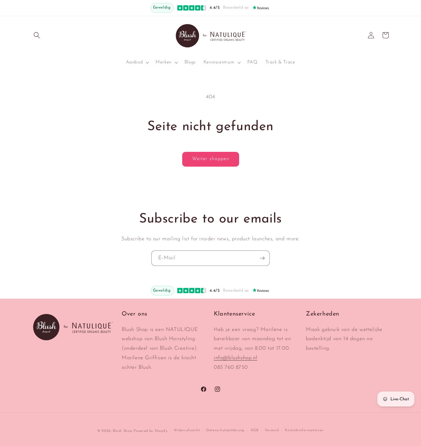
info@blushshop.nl (235, 358)
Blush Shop (122, 431)
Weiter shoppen (210, 158)
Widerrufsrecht (187, 430)
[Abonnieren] (262, 258)
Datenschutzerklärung (225, 430)
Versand (272, 430)
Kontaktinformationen (304, 430)
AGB (255, 430)
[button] (37, 35)
